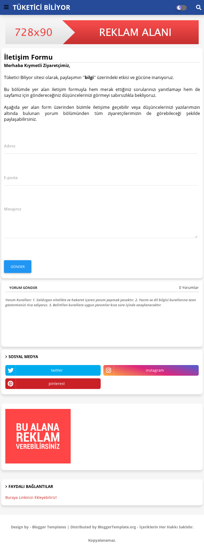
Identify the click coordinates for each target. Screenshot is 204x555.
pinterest (57, 383)
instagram (155, 370)
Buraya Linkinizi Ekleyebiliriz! (31, 497)
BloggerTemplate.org (117, 526)
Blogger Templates (49, 526)
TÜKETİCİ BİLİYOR (41, 7)
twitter (57, 370)
